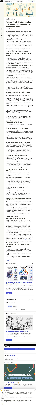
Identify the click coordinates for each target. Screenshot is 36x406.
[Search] (4, 1)
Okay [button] (3, 404)
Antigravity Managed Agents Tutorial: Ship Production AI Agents (19, 283)
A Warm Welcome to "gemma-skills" (17, 331)
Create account (31, 1)
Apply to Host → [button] (8, 388)
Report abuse (23, 309)
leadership (8, 28)
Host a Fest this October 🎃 (11, 383)
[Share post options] (2, 43)
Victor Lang (10, 18)
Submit (10, 306)
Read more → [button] (9, 293)
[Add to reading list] (1, 36)
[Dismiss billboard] (34, 390)
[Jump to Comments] (1, 32)
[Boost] (1, 40)
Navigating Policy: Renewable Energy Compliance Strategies (15, 359)
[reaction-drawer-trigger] (2, 28)
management (13, 28)
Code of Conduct (17, 309)
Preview (14, 306)
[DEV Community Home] (1, 1)
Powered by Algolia (19, 1)
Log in (26, 1)
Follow (20, 348)
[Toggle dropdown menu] (32, 263)
